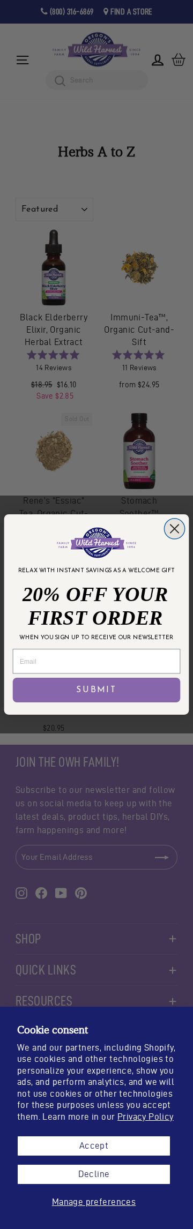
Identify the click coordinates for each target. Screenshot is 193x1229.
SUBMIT (96, 690)
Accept (93, 1145)
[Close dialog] (174, 529)
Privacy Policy (145, 1116)
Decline (94, 1174)
